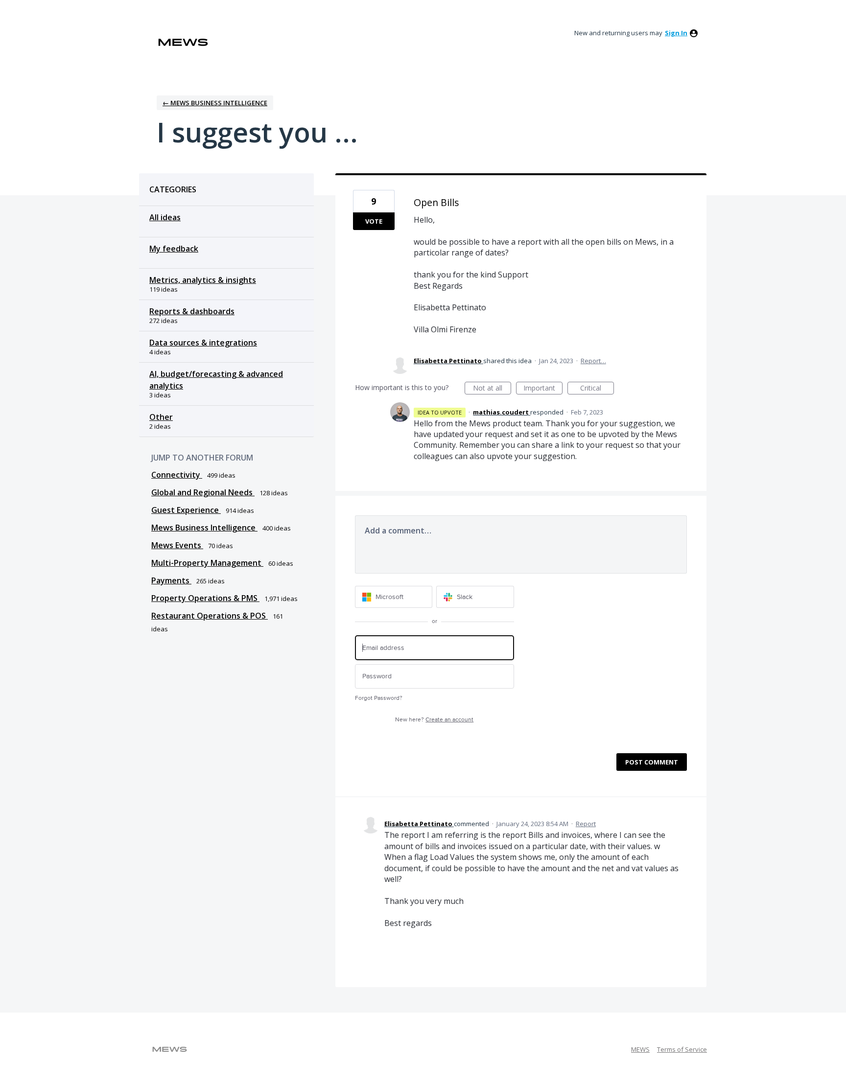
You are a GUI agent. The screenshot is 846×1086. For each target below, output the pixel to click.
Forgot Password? (378, 698)
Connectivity (176, 474)
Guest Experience (186, 510)
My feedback (173, 248)
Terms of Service (682, 1049)
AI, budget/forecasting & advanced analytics (216, 380)
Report (586, 823)
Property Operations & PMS (205, 598)
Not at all (492, 388)
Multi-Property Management (207, 562)
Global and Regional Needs (203, 492)
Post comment (651, 762)
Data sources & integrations (203, 342)
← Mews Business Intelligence (215, 102)
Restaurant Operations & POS (209, 615)
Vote (373, 221)
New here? (434, 719)
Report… (593, 360)
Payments (171, 580)
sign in (676, 32)
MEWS (640, 1049)
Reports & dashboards (192, 311)
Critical (597, 388)
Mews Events (177, 545)
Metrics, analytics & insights (202, 280)
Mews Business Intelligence (204, 527)
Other (161, 417)
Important (543, 388)
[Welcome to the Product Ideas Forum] (183, 42)
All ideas (165, 217)
